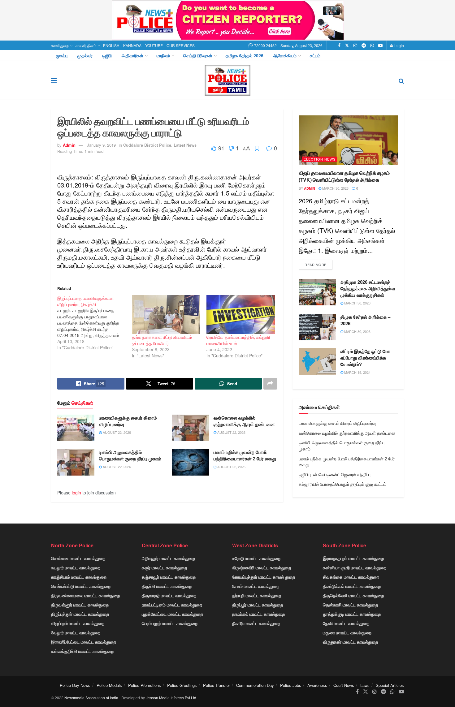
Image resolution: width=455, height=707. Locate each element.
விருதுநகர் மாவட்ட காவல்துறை (350, 642)
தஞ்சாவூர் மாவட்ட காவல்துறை (169, 577)
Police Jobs (290, 685)
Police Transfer (216, 685)
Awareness (317, 685)
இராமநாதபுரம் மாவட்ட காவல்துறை (353, 558)
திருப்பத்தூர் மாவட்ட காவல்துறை (80, 614)
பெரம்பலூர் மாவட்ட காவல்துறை (169, 623)
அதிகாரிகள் (132, 55)
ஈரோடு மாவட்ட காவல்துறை (256, 558)
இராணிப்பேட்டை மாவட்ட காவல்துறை (83, 642)
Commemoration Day (255, 685)
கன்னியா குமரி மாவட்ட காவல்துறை (354, 567)
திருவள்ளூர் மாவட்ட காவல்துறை (80, 604)
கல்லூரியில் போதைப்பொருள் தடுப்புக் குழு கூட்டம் (342, 484)
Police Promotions (144, 685)
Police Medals (109, 685)
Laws (365, 685)
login (76, 492)
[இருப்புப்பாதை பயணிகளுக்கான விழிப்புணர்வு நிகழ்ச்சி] (94, 323)
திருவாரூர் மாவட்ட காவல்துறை (169, 595)
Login (398, 45)
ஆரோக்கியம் (285, 55)
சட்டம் (315, 55)
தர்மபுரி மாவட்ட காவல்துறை (256, 595)
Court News (343, 685)
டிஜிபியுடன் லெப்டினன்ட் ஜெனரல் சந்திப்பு (334, 474)
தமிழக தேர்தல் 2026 (244, 55)
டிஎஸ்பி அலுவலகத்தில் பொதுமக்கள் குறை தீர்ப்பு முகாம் (130, 455)
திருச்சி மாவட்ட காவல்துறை (167, 586)
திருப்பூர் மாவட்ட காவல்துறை (257, 604)
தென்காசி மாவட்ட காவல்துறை (350, 604)
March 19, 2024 (356, 372)
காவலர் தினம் (86, 45)
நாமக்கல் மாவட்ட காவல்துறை (258, 614)
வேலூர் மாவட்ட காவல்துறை (75, 632)
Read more (316, 264)
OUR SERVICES (181, 45)
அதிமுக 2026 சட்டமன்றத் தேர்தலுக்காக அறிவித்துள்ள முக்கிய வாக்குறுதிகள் (367, 288)
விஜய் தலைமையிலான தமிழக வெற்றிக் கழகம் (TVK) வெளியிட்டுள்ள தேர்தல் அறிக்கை (344, 176)
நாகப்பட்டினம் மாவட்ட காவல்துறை (172, 604)
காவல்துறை (60, 45)
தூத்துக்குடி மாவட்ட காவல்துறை (352, 614)
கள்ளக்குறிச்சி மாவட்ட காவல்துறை (82, 651)
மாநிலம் (163, 55)
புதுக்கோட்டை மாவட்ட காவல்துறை (172, 614)
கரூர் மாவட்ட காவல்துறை (164, 567)
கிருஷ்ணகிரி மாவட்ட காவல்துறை (261, 567)
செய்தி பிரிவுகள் (197, 55)
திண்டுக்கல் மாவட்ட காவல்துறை (352, 586)
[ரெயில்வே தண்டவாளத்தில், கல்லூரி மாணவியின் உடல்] (240, 314)
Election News (320, 159)
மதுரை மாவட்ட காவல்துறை (347, 632)
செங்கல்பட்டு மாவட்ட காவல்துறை (80, 586)
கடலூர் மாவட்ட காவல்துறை (75, 567)
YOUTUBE (154, 45)
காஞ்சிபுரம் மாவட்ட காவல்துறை (78, 577)
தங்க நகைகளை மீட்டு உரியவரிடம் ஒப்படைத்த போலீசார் (162, 340)
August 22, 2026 (116, 432)
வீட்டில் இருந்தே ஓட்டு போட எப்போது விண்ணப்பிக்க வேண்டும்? (366, 358)
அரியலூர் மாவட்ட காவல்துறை (168, 558)
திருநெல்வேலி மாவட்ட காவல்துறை (353, 595)
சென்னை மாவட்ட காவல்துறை (78, 558)
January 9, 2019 (101, 145)
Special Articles (390, 685)
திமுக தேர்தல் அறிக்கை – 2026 (365, 320)
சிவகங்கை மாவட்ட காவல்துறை (351, 577)
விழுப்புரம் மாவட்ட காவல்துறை (77, 623)
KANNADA (132, 45)
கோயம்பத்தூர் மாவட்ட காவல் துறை (263, 577)
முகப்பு (61, 55)
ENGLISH (111, 45)
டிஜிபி (107, 55)
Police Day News (75, 685)
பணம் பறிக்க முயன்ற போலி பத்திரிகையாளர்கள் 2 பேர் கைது (245, 455)
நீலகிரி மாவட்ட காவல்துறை (256, 623)
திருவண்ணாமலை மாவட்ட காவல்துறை (85, 595)
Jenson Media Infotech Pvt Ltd (171, 697)
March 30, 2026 (335, 188)
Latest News (185, 145)
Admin (69, 145)
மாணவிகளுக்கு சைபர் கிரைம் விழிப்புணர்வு (128, 421)
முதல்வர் (85, 55)
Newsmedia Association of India (91, 697)
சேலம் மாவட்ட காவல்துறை (255, 586)
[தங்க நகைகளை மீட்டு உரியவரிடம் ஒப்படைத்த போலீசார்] (166, 314)
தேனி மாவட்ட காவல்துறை (346, 623)
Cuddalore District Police (147, 145)
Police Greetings (182, 685)
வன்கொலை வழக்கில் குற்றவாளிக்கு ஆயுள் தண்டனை (244, 421)
